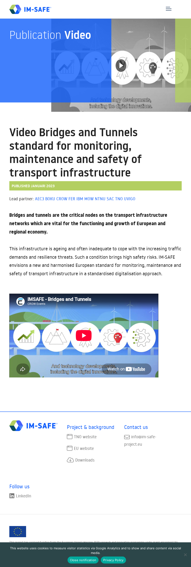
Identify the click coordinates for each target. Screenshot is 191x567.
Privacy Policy (113, 560)
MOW (89, 198)
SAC (110, 198)
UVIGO (129, 198)
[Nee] (185, 554)
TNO (119, 198)
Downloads (85, 460)
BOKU (50, 198)
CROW (61, 198)
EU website (84, 448)
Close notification (83, 560)
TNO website (85, 436)
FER (71, 198)
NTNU (100, 198)
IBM (79, 198)
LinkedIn (23, 496)
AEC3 (39, 198)
